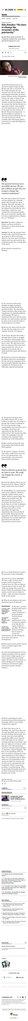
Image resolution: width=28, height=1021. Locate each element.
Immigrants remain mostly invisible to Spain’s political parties (17, 798)
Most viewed (5, 900)
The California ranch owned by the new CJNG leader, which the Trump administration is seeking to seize (14, 905)
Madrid (3, 18)
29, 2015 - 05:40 (14, 48)
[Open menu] (3, 9)
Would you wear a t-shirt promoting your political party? (6, 628)
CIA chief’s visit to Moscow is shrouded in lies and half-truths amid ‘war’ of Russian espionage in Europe (14, 887)
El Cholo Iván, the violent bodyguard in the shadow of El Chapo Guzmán (13, 909)
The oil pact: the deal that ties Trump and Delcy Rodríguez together (13, 892)
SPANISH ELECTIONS (6, 22)
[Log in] (25, 9)
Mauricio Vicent (13, 801)
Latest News (15, 18)
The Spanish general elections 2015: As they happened (6, 620)
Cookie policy (23, 1009)
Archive (4, 958)
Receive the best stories (8, 946)
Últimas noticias (6, 871)
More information (5, 815)
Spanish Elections (6, 808)
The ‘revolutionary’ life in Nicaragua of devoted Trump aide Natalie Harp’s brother (14, 922)
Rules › (24, 788)
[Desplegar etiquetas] (25, 808)
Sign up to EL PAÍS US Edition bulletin (12, 781)
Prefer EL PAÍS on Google (9, 56)
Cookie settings (17, 1009)
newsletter (5, 942)
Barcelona (8, 18)
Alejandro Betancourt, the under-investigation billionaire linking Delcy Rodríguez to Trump (14, 913)
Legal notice (4, 1009)
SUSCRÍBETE (20, 9)
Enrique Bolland (14, 46)
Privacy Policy (10, 1009)
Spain (4, 15)
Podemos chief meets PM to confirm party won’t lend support (6, 611)
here (23, 818)
